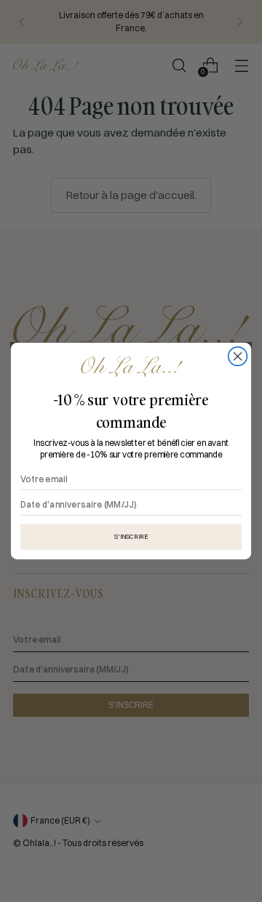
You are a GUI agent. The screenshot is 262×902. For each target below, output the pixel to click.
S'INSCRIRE (131, 536)
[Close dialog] (238, 356)
